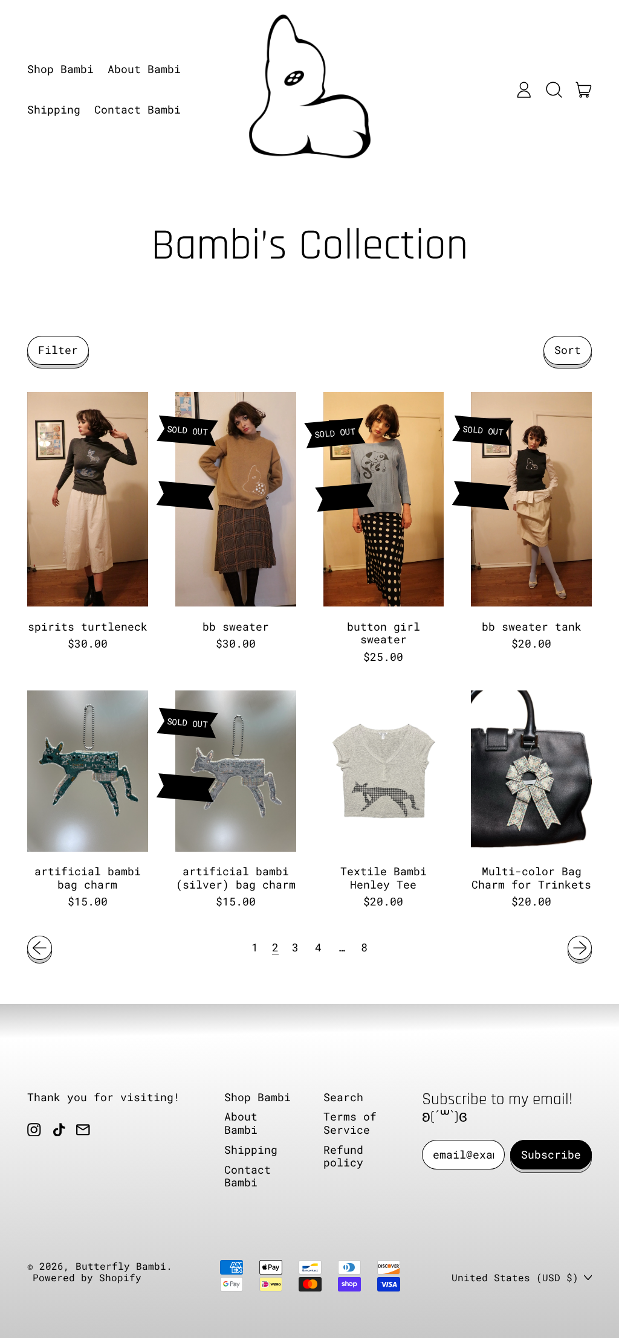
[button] (554, 89)
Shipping (53, 109)
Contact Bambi (137, 109)
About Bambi (144, 69)
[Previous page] (39, 948)
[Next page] (580, 948)
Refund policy (343, 1156)
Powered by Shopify (87, 1277)
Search (343, 1097)
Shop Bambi (60, 69)
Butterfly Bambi (121, 1265)
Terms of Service (350, 1123)
